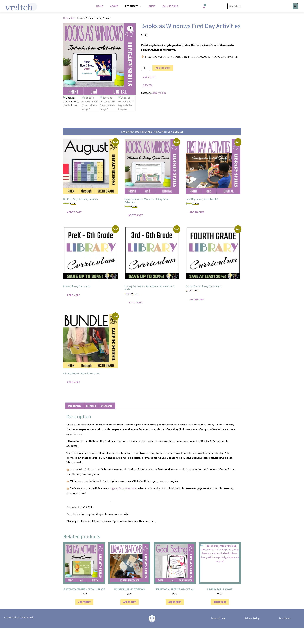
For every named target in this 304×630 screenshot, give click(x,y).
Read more (73, 295)
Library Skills (159, 93)
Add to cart (163, 68)
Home (99, 6)
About (114, 6)
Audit (152, 6)
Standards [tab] (106, 406)
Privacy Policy (252, 618)
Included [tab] (91, 406)
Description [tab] (74, 406)
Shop (73, 17)
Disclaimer (284, 618)
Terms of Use (218, 618)
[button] (130, 28)
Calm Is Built (170, 6)
